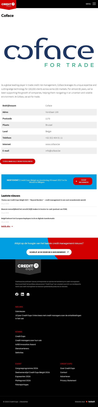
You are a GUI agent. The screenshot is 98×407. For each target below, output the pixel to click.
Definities (19, 352)
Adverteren (65, 376)
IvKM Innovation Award (25, 344)
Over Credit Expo (67, 368)
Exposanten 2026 (22, 376)
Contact (63, 372)
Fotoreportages (21, 384)
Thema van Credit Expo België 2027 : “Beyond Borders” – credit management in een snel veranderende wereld (43, 200)
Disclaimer (24, 402)
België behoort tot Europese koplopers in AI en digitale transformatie (27, 218)
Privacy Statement (68, 380)
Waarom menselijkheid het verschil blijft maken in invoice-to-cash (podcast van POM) (34, 209)
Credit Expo (20, 336)
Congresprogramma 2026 (26, 368)
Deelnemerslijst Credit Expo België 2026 (32, 372)
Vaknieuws (20, 311)
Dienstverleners (22, 348)
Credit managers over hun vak (28, 340)
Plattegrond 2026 (23, 380)
